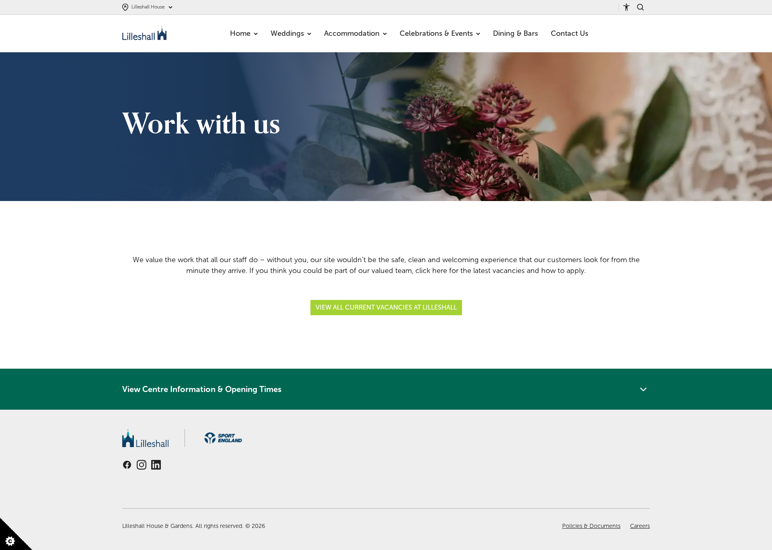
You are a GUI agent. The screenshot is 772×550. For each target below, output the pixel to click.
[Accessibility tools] (629, 7)
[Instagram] (141, 465)
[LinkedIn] (156, 465)
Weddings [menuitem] (287, 33)
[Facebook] (127, 465)
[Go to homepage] (145, 33)
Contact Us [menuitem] (569, 33)
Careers (640, 526)
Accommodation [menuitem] (352, 33)
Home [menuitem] (240, 33)
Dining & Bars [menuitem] (515, 33)
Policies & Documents (591, 526)
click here (431, 271)
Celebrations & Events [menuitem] (436, 33)
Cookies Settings (16, 539)
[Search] (643, 7)
